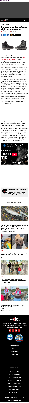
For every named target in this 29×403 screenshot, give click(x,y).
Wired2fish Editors (17, 189)
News (7, 25)
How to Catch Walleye (14, 386)
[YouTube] (16, 330)
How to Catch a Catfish (14, 383)
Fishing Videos (14, 367)
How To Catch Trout (14, 390)
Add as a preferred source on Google (16, 35)
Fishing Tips (14, 355)
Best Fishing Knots (14, 393)
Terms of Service (10, 397)
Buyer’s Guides (14, 364)
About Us (14, 348)
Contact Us (14, 351)
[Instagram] (19, 330)
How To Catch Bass (14, 374)
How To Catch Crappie (14, 377)
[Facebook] (10, 330)
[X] (13, 330)
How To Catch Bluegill (14, 380)
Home (3, 25)
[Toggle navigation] (27, 20)
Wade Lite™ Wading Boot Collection (13, 58)
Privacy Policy (20, 397)
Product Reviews (14, 361)
